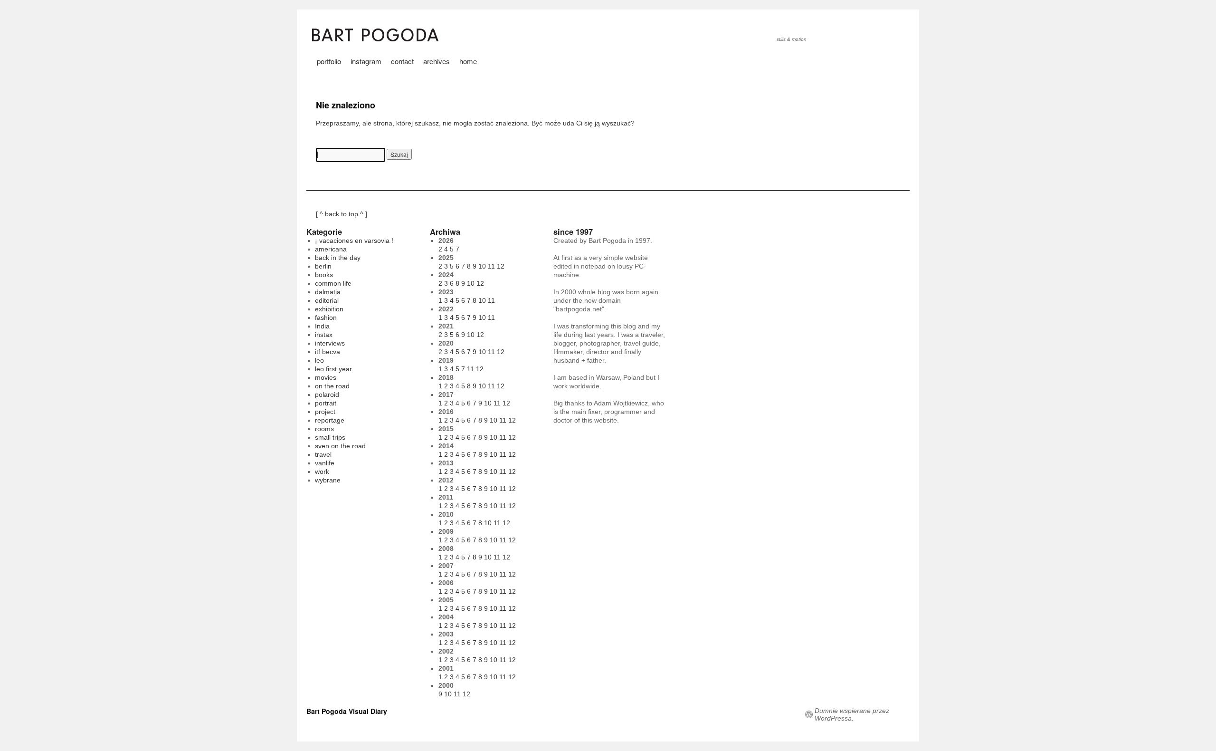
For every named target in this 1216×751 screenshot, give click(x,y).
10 (482, 266)
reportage (329, 420)
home (468, 61)
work (322, 471)
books (324, 275)
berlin (323, 266)
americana (331, 249)
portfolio (329, 61)
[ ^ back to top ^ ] (341, 214)
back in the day (338, 257)
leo (319, 360)
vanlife (324, 463)
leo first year (333, 369)
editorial (327, 300)
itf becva (327, 352)
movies (325, 377)
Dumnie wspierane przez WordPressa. (852, 714)
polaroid (327, 394)
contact (402, 61)
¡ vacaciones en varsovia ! (354, 240)
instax (323, 334)
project (325, 411)
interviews (330, 343)
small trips (330, 437)
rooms (324, 429)
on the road (332, 386)
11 (491, 266)
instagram (366, 61)
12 (500, 266)
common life (333, 283)
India (322, 326)
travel (323, 454)
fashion (326, 317)
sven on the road (340, 446)
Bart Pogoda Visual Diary (346, 711)
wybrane (328, 480)
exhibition (329, 309)
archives (436, 61)
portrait (325, 403)
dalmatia (328, 292)
